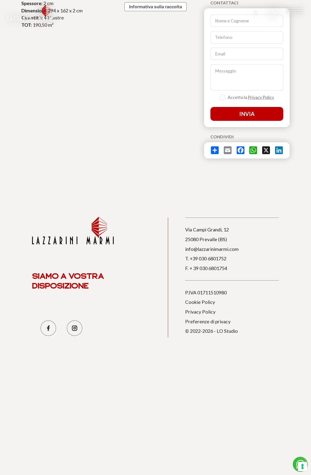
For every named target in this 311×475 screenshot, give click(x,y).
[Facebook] (48, 328)
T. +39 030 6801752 (205, 258)
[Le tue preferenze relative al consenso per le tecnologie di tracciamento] (302, 466)
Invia (247, 114)
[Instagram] (74, 328)
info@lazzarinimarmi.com (212, 249)
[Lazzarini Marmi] (31, 13)
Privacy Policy (261, 97)
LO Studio (227, 331)
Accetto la (251, 97)
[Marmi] (273, 12)
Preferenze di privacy (208, 321)
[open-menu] (294, 10)
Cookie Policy (200, 302)
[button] (255, 13)
